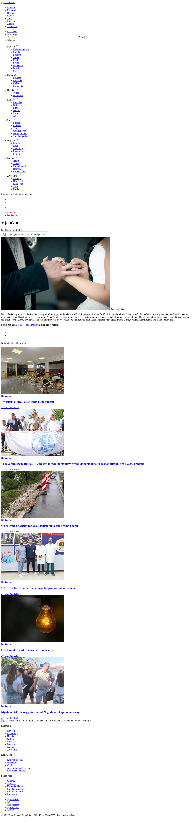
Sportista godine (20, 136)
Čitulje (10, 765)
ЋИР (14, 31)
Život (15, 186)
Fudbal (16, 122)
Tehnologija (18, 148)
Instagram (35, 325)
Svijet (16, 63)
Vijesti (16, 93)
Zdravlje (17, 178)
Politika (16, 52)
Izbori (16, 68)
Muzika (16, 110)
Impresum (12, 794)
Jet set (16, 161)
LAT (9, 31)
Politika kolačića (15, 791)
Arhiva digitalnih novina (18, 768)
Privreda (17, 78)
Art (14, 116)
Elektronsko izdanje (16, 770)
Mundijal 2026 (20, 133)
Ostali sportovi (20, 131)
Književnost (19, 105)
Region (16, 60)
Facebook (24, 325)
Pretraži (82, 37)
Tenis (15, 128)
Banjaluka (18, 65)
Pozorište (17, 102)
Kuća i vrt (18, 184)
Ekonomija (12, 10)
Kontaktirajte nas (15, 760)
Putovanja (18, 151)
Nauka (16, 146)
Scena (16, 163)
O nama (11, 781)
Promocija (18, 86)
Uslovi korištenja (15, 786)
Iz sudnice (18, 95)
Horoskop (18, 169)
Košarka (17, 125)
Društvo (17, 54)
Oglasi (16, 83)
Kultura (10, 15)
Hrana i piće (19, 181)
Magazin (11, 21)
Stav (15, 71)
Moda (16, 189)
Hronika (11, 13)
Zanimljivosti (19, 166)
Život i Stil (12, 26)
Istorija (16, 143)
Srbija (16, 57)
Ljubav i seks (19, 171)
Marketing (12, 762)
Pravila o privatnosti (16, 789)
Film (15, 107)
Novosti (11, 7)
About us (11, 783)
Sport (9, 18)
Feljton (16, 154)
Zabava (10, 23)
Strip (15, 113)
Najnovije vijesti (21, 49)
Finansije (17, 80)
